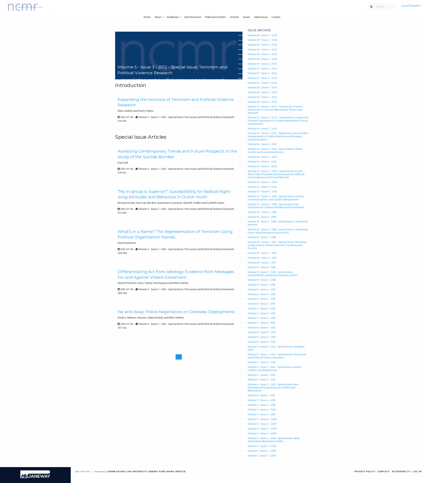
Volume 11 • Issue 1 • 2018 (262, 237)
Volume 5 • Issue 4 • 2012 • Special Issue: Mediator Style (276, 348)
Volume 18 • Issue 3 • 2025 (262, 54)
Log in (405, 5)
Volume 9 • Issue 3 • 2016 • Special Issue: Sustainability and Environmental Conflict (273, 274)
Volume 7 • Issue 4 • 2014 (261, 308)
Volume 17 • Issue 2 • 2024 (262, 78)
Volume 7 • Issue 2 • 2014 (262, 317)
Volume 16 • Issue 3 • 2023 (262, 92)
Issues (246, 17)
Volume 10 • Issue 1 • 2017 (262, 262)
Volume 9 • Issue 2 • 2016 (262, 279)
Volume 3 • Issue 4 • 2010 (262, 400)
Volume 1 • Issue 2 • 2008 (262, 450)
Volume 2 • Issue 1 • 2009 (262, 433)
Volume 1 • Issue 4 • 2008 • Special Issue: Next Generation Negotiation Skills (273, 440)
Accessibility (401, 471)
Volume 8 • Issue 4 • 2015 (261, 289)
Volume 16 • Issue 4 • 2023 (262, 87)
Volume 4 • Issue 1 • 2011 (261, 395)
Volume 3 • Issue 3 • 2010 (262, 404)
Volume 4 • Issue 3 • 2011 (261, 379)
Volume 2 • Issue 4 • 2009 (262, 419)
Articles (234, 17)
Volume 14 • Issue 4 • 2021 (262, 144)
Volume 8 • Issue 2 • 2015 (262, 298)
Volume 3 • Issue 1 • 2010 (261, 414)
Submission (261, 17)
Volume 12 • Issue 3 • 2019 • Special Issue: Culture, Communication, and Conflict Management (276, 198)
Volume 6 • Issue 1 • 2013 (261, 341)
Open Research (192, 17)
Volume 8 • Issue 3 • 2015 (261, 294)
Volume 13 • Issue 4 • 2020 (262, 166)
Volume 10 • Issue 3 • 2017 (262, 253)
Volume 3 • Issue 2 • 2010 (262, 409)
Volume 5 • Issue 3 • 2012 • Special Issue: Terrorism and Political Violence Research (277, 356)
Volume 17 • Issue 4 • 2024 (262, 68)
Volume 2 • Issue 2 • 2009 (262, 428)
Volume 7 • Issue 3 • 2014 (261, 313)
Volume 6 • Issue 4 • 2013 (262, 327)
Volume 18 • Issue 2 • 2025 (262, 58)
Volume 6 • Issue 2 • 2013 (262, 337)
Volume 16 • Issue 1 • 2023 (262, 101)
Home (147, 17)
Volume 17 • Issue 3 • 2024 (262, 73)
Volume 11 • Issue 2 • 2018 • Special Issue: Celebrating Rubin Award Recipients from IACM (278, 231)
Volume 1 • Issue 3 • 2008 (262, 446)
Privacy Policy (364, 471)
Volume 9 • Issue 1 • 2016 (261, 284)
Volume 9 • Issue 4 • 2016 (262, 267)
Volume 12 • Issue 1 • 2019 (262, 212)
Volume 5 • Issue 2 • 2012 (262, 362)
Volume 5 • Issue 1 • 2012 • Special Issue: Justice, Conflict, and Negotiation (275, 369)
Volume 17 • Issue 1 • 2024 (262, 82)
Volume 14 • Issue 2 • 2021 (262, 156)
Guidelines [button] (173, 17)
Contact (275, 17)
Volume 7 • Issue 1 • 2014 (261, 322)
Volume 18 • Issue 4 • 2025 (262, 49)
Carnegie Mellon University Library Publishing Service (146, 471)
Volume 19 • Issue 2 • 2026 (263, 39)
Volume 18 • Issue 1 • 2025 (262, 63)
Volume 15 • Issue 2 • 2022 (262, 128)
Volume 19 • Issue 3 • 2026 (262, 35)
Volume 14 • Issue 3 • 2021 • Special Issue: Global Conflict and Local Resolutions (275, 150)
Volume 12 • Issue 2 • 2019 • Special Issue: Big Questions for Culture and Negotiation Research (276, 206)
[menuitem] (411, 7)
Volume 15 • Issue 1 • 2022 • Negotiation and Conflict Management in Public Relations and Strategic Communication (278, 136)
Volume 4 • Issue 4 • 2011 (261, 374)
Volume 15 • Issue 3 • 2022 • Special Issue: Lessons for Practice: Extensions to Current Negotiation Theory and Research (278, 120)
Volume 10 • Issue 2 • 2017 (262, 257)
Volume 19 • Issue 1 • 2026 (262, 44)
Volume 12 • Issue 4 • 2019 (262, 191)
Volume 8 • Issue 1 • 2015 (261, 303)
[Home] (25, 8)
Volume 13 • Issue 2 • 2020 (262, 182)
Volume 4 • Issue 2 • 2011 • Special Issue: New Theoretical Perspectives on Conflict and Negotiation (273, 387)
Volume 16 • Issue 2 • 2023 (262, 97)
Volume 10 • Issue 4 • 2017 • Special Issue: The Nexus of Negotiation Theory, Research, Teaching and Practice (277, 245)
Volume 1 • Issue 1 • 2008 (262, 455)
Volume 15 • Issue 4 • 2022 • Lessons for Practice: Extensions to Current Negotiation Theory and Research (275, 109)
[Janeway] (35, 477)
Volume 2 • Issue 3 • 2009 (262, 423)
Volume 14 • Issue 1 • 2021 (262, 161)
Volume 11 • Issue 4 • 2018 (262, 216)
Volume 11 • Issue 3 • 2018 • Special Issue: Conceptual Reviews (278, 223)
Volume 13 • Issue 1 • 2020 (262, 186)
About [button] (158, 17)
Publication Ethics (215, 17)
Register (416, 5)
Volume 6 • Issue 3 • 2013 (262, 332)
